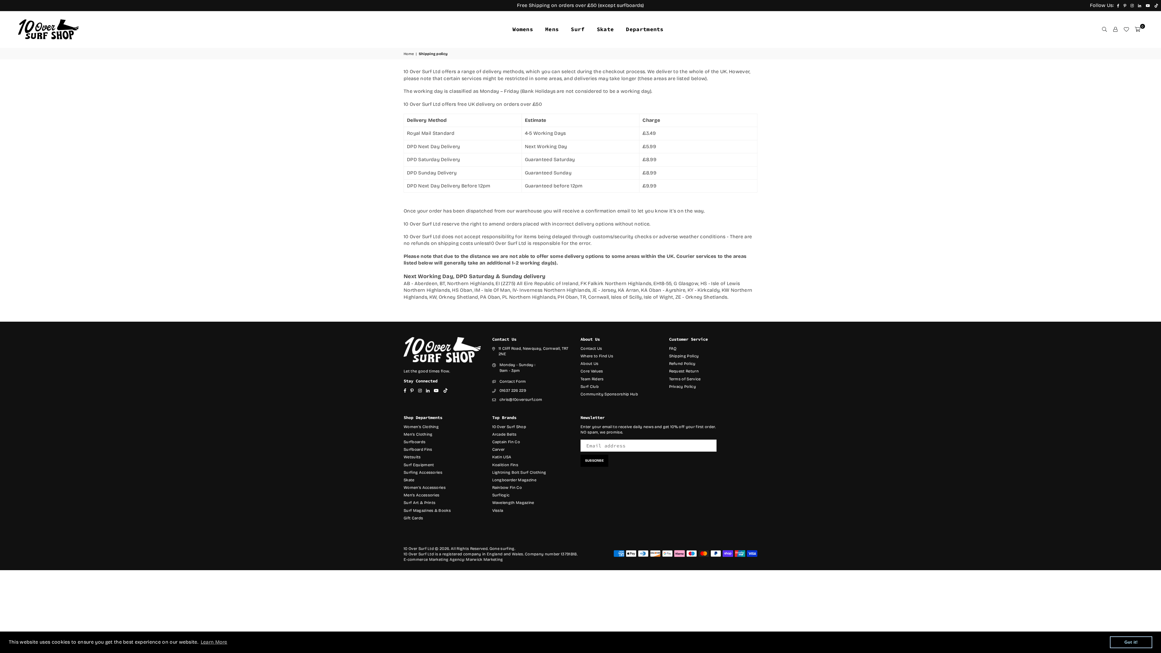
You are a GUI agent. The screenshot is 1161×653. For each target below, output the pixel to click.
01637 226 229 (512, 390)
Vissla (497, 510)
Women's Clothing (421, 426)
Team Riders (592, 379)
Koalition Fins (505, 465)
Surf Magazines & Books (427, 510)
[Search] (1104, 29)
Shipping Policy (684, 356)
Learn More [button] (214, 642)
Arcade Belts (504, 434)
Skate (605, 29)
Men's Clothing (418, 434)
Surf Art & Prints (419, 502)
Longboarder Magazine (514, 480)
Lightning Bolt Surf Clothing (519, 472)
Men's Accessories (421, 495)
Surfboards (414, 442)
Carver (498, 449)
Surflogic (501, 495)
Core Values (591, 371)
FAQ (673, 348)
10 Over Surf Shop (509, 426)
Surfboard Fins (418, 449)
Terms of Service (685, 379)
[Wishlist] (1126, 29)
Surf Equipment (419, 465)
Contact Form (512, 381)
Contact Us (591, 348)
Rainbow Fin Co (507, 487)
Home (409, 54)
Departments (645, 29)
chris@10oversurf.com (520, 399)
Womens (522, 29)
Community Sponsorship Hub (609, 394)
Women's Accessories (425, 487)
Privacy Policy (682, 386)
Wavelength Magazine (513, 502)
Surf (577, 29)
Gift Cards (413, 518)
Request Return (684, 371)
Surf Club (589, 386)
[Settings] (1115, 29)
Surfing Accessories (423, 472)
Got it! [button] (1131, 642)
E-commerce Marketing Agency (434, 559)
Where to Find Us (596, 356)
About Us (589, 363)
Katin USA (502, 457)
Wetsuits (412, 457)
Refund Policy (682, 363)
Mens (552, 29)
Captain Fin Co (506, 442)
